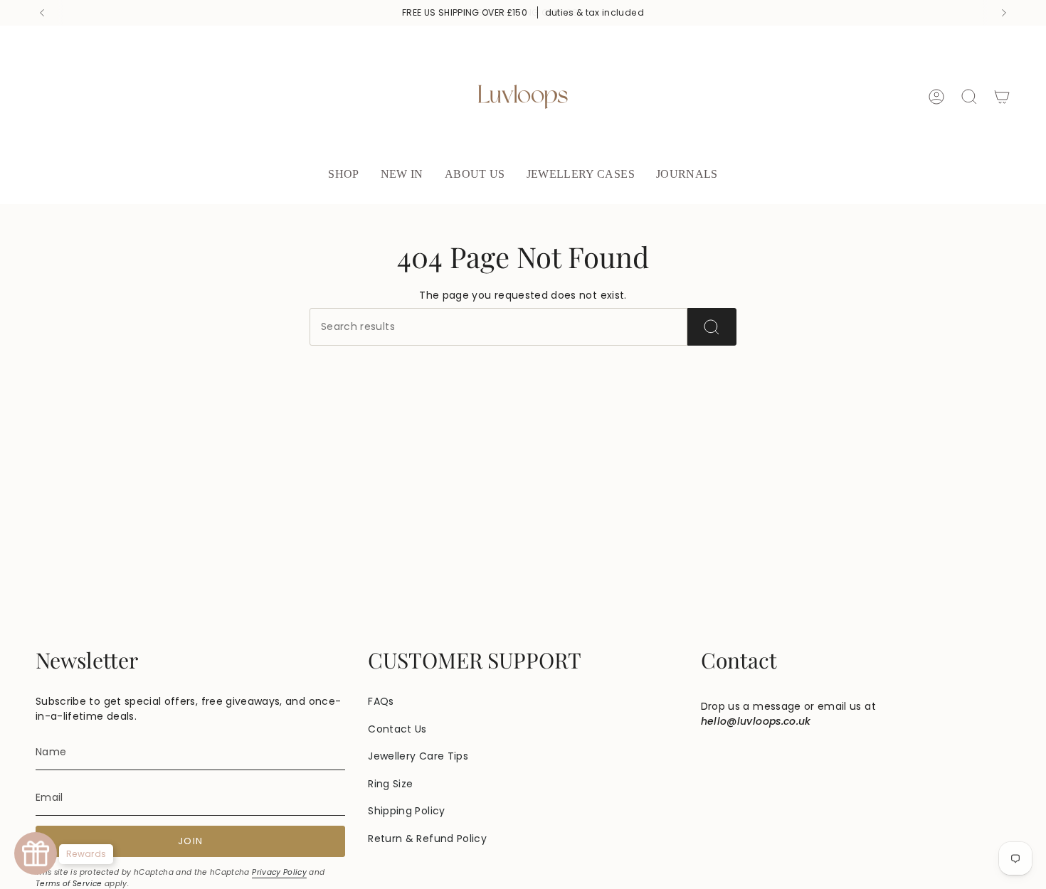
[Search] (711, 327)
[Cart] (1002, 97)
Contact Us (397, 729)
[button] (343, 175)
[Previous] (42, 12)
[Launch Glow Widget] (35, 853)
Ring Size (390, 784)
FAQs (380, 701)
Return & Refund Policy (427, 838)
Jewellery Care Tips (418, 756)
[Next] (1004, 12)
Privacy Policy (279, 872)
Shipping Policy (406, 811)
